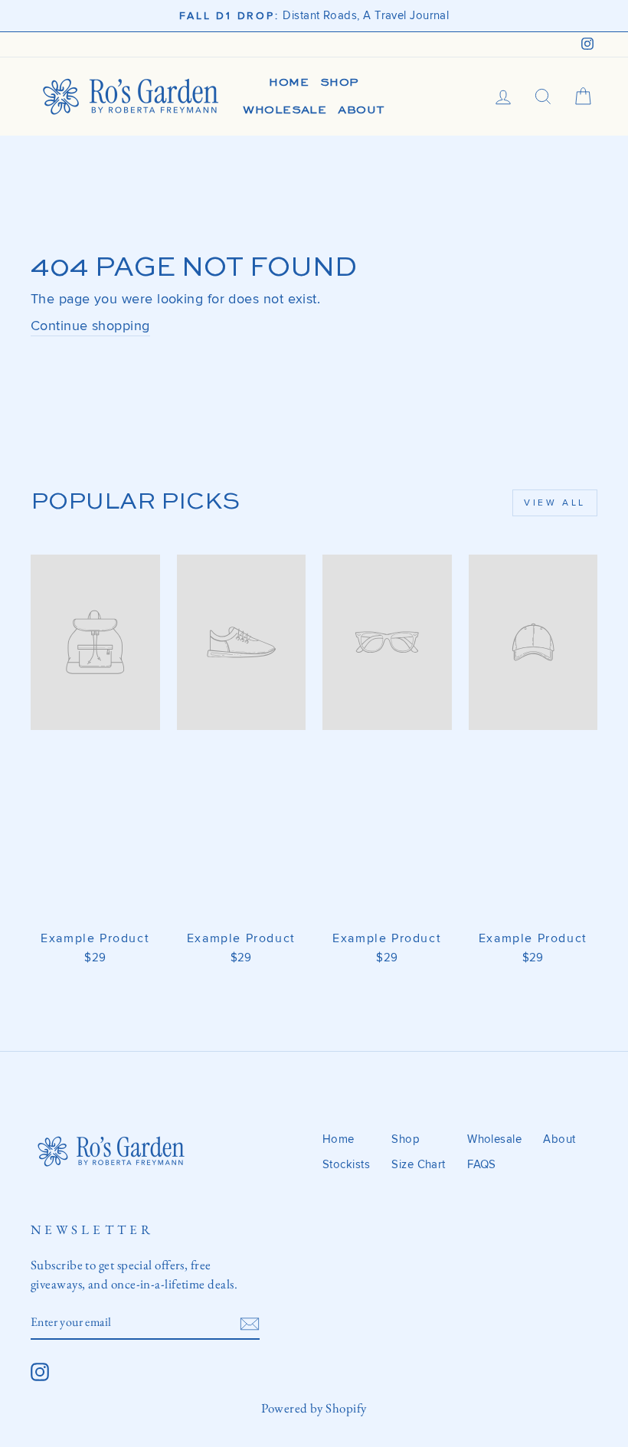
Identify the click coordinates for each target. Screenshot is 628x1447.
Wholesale (494, 1139)
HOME (289, 82)
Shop (405, 1139)
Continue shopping (90, 325)
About (559, 1139)
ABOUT (361, 110)
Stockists (346, 1164)
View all (555, 503)
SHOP (339, 82)
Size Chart (418, 1164)
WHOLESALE (284, 110)
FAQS (481, 1164)
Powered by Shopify (313, 1408)
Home (338, 1139)
